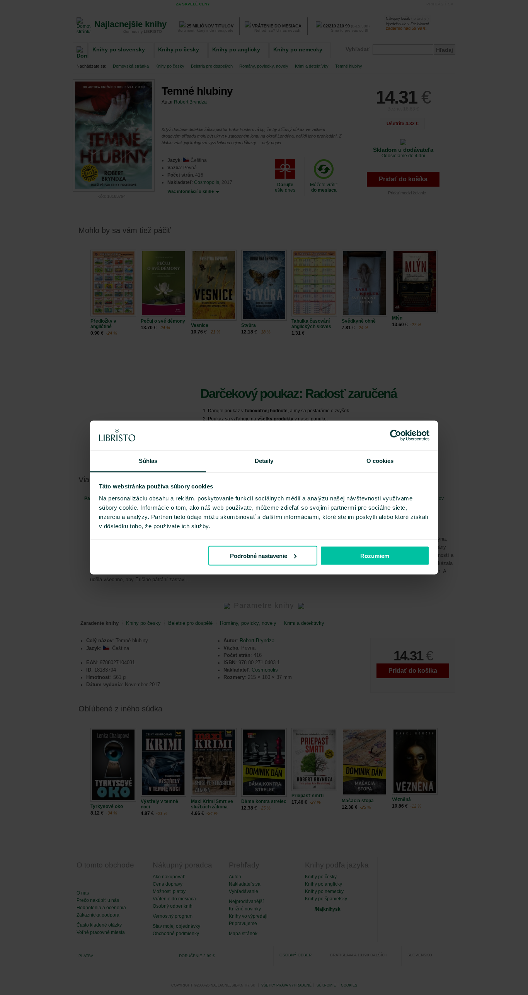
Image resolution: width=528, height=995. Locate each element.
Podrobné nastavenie (258, 555)
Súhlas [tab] (148, 461)
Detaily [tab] (264, 461)
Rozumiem (374, 555)
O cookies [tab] (380, 461)
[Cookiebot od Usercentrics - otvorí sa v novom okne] (395, 435)
